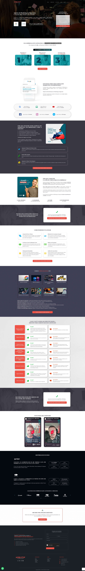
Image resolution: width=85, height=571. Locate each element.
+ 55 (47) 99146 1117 (64, 559)
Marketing (44, 514)
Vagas (48, 559)
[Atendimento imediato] (14, 541)
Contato (68, 2)
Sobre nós (52, 2)
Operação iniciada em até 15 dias (21, 545)
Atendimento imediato (19, 541)
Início (48, 2)
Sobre (36, 559)
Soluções (57, 2)
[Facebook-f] (21, 560)
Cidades (48, 560)
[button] (42, 50)
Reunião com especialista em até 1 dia (22, 542)
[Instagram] (19, 560)
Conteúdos (49, 558)
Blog (64, 2)
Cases (61, 2)
